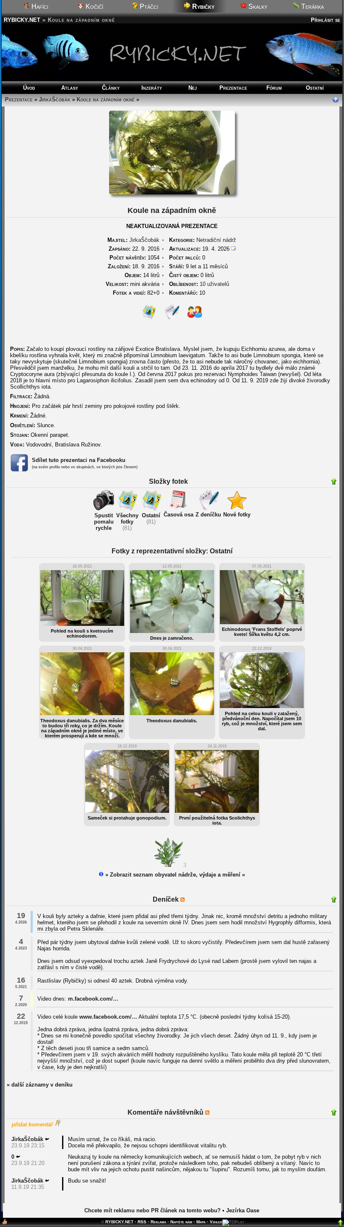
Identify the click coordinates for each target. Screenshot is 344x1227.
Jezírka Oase (242, 1210)
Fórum (274, 88)
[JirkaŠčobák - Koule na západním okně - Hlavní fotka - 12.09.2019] (172, 192)
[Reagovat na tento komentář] (47, 1139)
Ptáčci (148, 6)
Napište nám (181, 1221)
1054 (134, 257)
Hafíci (39, 6)
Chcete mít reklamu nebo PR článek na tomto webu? (152, 1210)
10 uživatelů (214, 284)
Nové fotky (236, 514)
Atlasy (69, 88)
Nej (192, 88)
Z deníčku (208, 514)
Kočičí (93, 6)
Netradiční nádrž (216, 240)
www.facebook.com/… (108, 1017)
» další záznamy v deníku (40, 1085)
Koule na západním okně (106, 99)
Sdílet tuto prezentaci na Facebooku (78, 460)
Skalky (257, 6)
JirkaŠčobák (54, 99)
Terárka (312, 6)
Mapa (201, 1221)
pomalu (104, 522)
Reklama (158, 1221)
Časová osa (178, 514)
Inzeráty (151, 88)
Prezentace (233, 88)
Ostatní (315, 88)
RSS (142, 1221)
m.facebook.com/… (93, 999)
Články (111, 88)
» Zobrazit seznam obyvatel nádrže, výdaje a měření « (174, 875)
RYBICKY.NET (22, 20)
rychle (104, 528)
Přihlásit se (325, 20)
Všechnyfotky (127, 518)
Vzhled (216, 1221)
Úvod (29, 88)
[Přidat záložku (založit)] (4, 1223)
